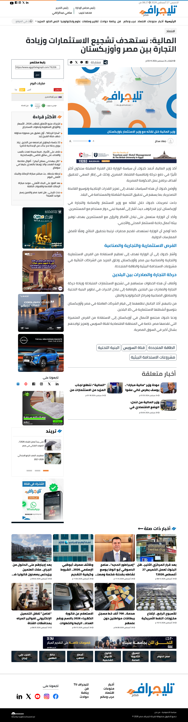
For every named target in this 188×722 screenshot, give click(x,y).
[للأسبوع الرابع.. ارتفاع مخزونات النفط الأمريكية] (156, 596)
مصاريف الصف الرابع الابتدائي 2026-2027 (31, 457)
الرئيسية (170, 21)
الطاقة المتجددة (161, 347)
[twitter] (49, 384)
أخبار (161, 21)
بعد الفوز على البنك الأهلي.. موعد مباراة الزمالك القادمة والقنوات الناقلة (39, 184)
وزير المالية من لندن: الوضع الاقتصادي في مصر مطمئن (144, 404)
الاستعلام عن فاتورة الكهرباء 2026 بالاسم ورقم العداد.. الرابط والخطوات (74, 618)
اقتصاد (141, 21)
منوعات (152, 21)
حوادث (104, 21)
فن (119, 21)
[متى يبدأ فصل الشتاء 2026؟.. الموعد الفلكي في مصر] (53, 444)
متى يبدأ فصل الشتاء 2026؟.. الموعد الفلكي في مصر (31, 444)
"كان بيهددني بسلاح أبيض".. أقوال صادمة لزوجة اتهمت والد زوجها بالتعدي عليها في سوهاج (38, 164)
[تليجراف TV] (122, 19)
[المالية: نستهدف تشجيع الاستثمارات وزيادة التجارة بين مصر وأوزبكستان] (81, 62)
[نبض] (18, 384)
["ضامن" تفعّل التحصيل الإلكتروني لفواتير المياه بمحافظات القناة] (31, 596)
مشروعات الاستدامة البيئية (153, 357)
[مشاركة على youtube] (11, 3)
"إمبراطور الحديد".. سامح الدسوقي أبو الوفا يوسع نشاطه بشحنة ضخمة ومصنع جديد (115, 569)
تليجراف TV (81, 684)
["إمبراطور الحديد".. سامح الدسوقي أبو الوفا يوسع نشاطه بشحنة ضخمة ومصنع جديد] (115, 548)
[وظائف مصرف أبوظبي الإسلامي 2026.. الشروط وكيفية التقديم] (73, 548)
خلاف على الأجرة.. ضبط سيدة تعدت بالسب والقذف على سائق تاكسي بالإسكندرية (38, 153)
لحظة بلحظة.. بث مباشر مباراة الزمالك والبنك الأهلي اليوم (37, 175)
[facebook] (33, 384)
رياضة (112, 21)
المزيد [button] (41, 21)
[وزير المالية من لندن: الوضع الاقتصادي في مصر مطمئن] (168, 404)
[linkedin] (57, 384)
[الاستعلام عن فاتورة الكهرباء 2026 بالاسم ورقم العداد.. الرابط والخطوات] (73, 596)
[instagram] (41, 384)
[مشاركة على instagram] (20, 2)
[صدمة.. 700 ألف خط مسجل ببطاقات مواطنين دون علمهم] (115, 596)
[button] (46, 470)
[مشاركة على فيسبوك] (16, 2)
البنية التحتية (108, 347)
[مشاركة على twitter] (23, 2)
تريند (51, 431)
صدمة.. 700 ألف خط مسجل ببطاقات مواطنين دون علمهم (116, 618)
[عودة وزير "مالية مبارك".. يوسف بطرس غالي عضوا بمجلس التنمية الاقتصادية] (168, 387)
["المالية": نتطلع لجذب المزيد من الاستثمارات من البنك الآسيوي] (115, 387)
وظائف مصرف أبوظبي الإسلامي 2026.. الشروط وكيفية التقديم (77, 569)
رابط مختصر (37, 62)
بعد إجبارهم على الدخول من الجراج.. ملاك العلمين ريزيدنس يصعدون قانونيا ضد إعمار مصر (32, 569)
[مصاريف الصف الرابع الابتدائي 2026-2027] (53, 458)
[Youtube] (25, 384)
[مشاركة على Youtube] (37, 696)
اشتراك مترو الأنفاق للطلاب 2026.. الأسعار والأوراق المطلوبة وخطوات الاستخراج (38, 125)
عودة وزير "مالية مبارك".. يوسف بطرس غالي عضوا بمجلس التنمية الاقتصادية (142, 387)
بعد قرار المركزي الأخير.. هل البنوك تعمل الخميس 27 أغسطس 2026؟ (156, 569)
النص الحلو (52, 21)
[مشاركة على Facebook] (55, 696)
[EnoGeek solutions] (23, 713)
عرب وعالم (129, 21)
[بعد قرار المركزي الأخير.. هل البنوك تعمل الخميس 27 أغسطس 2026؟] (156, 548)
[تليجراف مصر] (158, 11)
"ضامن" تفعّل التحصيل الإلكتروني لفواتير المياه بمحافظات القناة (34, 618)
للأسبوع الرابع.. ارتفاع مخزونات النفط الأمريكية (159, 616)
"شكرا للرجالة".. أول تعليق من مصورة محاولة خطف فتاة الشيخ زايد (37, 134)
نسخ (37, 75)
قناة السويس (134, 347)
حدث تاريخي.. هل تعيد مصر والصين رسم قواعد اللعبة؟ (40, 194)
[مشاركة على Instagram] (46, 696)
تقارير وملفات (90, 21)
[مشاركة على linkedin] (27, 2)
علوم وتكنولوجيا (71, 21)
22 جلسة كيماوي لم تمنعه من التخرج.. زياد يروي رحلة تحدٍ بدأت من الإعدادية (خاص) (38, 144)
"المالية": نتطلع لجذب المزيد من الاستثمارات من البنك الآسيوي (88, 387)
